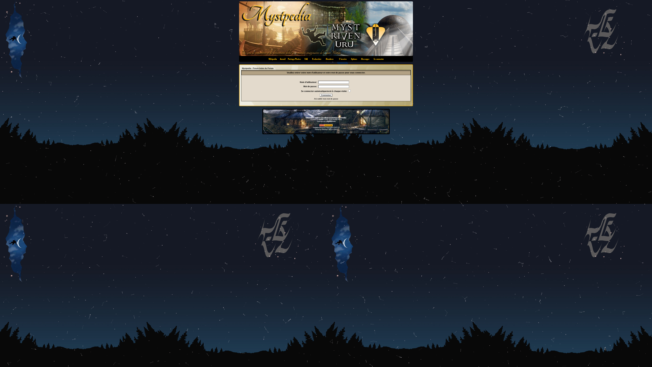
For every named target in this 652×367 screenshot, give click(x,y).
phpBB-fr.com (331, 121)
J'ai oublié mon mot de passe (326, 99)
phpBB (321, 119)
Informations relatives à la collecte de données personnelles (326, 117)
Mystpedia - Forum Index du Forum (258, 68)
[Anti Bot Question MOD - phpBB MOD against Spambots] (326, 126)
